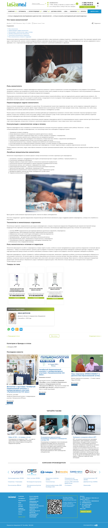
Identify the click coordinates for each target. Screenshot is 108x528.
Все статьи (54, 336)
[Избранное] (97, 6)
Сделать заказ (21, 517)
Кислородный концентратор (34, 481)
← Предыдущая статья (13, 336)
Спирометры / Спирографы (15, 481)
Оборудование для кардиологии (33, 498)
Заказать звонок (87, 7)
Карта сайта (83, 508)
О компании (21, 496)
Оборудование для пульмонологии (33, 502)
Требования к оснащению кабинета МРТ (84, 437)
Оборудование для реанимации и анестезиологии (36, 505)
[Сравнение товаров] (97, 3)
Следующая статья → (95, 336)
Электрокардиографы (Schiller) (16, 478)
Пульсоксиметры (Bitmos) (14, 485)
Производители (22, 500)
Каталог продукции (33, 496)
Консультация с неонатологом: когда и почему (21, 32)
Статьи (20, 514)
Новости (20, 512)
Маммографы (87, 485)
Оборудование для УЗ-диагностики (34, 511)
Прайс (19, 502)
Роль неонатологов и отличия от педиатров (20, 37)
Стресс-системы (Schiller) (33, 478)
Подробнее (9, 402)
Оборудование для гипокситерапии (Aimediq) (71, 478)
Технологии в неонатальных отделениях (19, 35)
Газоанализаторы (50, 481)
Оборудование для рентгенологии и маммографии (33, 515)
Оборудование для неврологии (33, 508)
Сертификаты (21, 498)
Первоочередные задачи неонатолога (18, 30)
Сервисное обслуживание (21, 509)
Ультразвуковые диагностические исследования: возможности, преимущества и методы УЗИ (54, 438)
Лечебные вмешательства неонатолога (19, 33)
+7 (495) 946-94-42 (87, 5)
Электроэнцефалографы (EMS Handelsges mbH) (54, 486)
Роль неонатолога (13, 29)
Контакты (82, 496)
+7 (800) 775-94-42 (87, 3)
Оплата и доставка (20, 505)
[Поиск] (46, 3)
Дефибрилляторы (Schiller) (91, 481)
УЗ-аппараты (68, 485)
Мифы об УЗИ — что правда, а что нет (20, 437)
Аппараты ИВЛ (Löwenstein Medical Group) (72, 482)
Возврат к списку (9, 404)
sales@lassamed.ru (53, 2)
